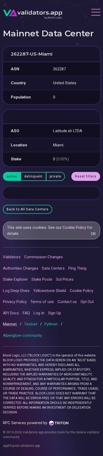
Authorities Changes (20, 268)
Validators (12, 257)
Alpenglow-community (22, 335)
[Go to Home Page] (32, 13)
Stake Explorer (15, 279)
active (12, 176)
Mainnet (10, 324)
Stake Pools (41, 279)
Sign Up (54, 313)
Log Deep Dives (16, 290)
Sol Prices (64, 279)
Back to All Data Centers (28, 209)
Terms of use (42, 301)
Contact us (67, 301)
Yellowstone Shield (49, 290)
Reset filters (85, 176)
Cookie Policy (74, 227)
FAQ (26, 313)
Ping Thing (77, 268)
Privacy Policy (15, 301)
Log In (39, 313)
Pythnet (51, 324)
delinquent (33, 176)
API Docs (11, 313)
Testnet (31, 324)
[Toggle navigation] (95, 13)
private (55, 176)
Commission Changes (43, 257)
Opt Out (87, 301)
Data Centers (53, 268)
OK (93, 233)
